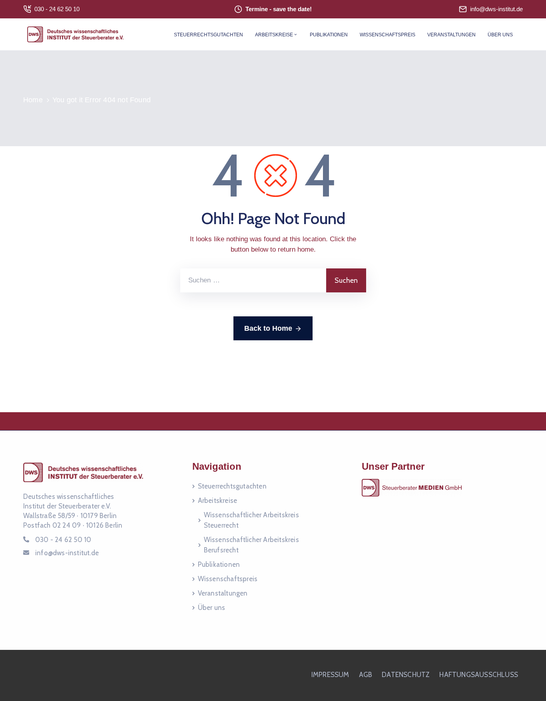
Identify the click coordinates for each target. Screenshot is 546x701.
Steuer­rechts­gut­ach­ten (208, 35)
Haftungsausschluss (478, 675)
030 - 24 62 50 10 (57, 9)
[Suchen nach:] (253, 280)
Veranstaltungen (451, 35)
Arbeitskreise (274, 35)
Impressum (330, 675)
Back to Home (268, 328)
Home (33, 100)
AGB (366, 675)
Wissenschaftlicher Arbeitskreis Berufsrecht (251, 545)
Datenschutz (406, 675)
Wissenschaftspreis (387, 35)
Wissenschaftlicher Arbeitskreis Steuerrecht (251, 520)
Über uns (500, 35)
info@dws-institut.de (496, 9)
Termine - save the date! (278, 9)
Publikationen (329, 35)
